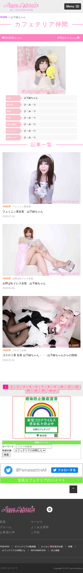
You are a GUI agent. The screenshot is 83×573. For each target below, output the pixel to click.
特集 (70, 546)
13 (28, 390)
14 (35, 390)
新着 (3, 521)
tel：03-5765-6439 (21, 10)
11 (69, 386)
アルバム (6, 527)
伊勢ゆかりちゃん (67, 37)
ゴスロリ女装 (19, 350)
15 (43, 390)
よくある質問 (40, 527)
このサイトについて (8, 568)
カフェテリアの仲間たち (13, 550)
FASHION (4, 546)
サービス (37, 521)
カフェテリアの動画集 (25, 546)
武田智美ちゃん (13, 37)
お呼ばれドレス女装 (22, 278)
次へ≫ (52, 390)
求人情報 (55, 550)
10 (61, 386)
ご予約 (35, 532)
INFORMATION (38, 550)
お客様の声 (7, 532)
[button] (72, 6)
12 (76, 386)
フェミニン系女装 (21, 206)
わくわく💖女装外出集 (52, 546)
